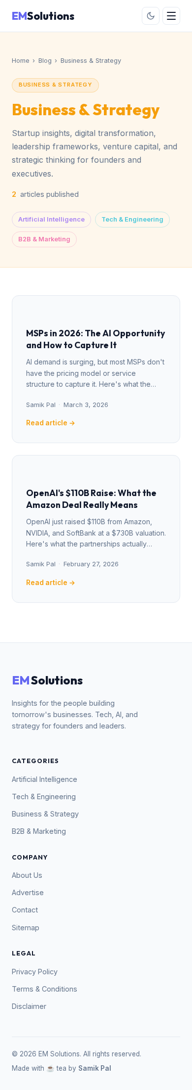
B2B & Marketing (44, 239)
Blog (45, 60)
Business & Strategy (45, 814)
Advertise (28, 892)
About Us (27, 875)
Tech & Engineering (132, 219)
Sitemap (25, 927)
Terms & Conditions (44, 989)
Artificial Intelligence (51, 219)
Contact (25, 910)
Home (21, 60)
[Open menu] (171, 16)
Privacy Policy (35, 971)
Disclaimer (29, 1006)
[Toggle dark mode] (151, 16)
